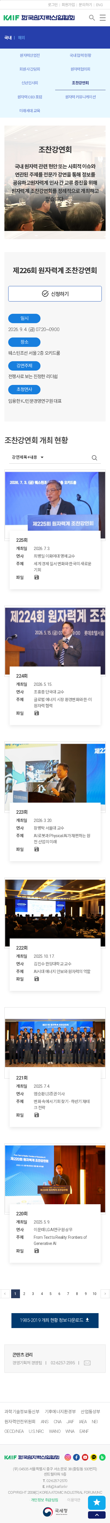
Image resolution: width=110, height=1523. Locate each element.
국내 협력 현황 (80, 55)
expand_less (97, 1515)
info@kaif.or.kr (56, 1486)
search (92, 18)
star (96, 1502)
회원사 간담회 (29, 69)
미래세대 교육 (29, 111)
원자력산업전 (30, 55)
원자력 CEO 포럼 (29, 97)
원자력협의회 (80, 69)
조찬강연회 (80, 83)
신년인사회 (29, 83)
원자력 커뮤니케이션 (80, 97)
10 (95, 1294)
